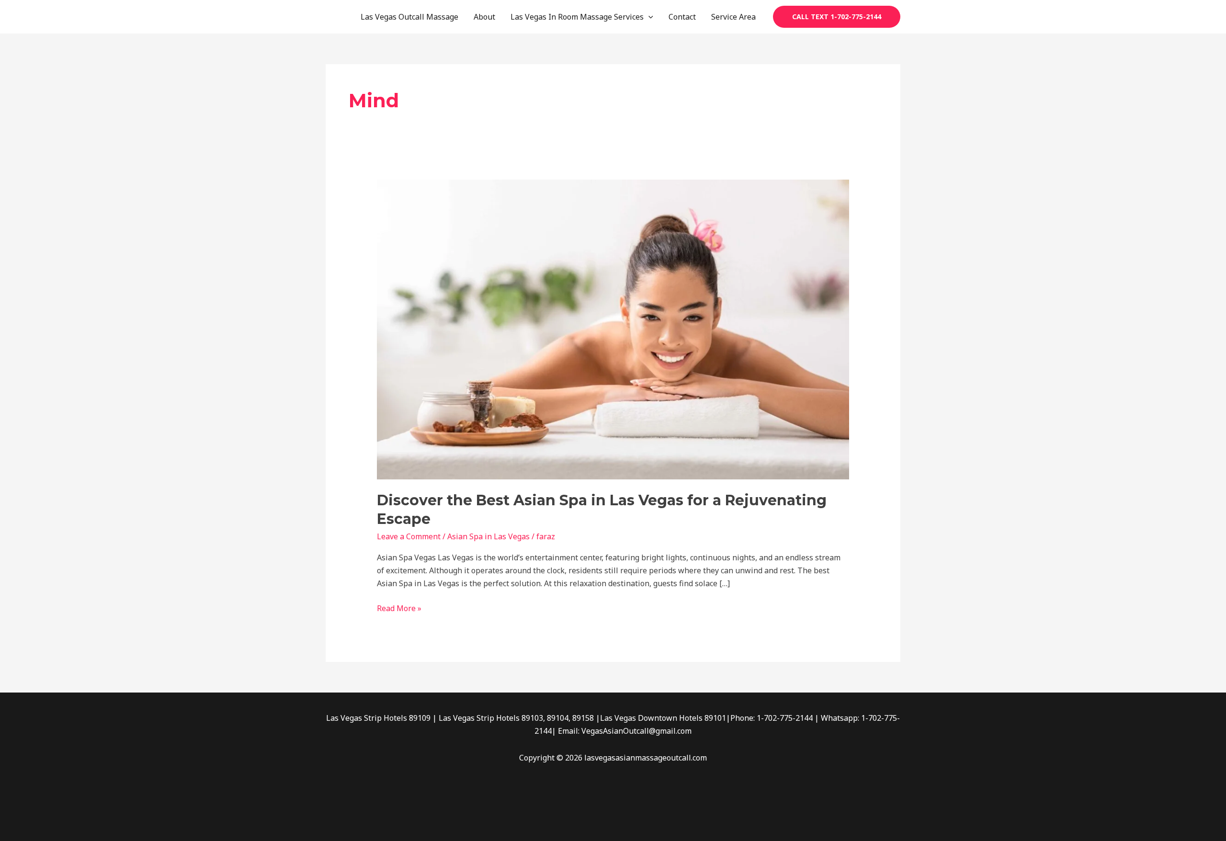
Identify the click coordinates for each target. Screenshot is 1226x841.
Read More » (399, 608)
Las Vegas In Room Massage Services (577, 16)
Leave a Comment (409, 536)
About (484, 16)
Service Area (733, 16)
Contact (682, 16)
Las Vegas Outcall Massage (409, 16)
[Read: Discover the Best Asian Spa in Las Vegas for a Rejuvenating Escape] (613, 328)
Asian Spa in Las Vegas (488, 536)
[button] (648, 17)
